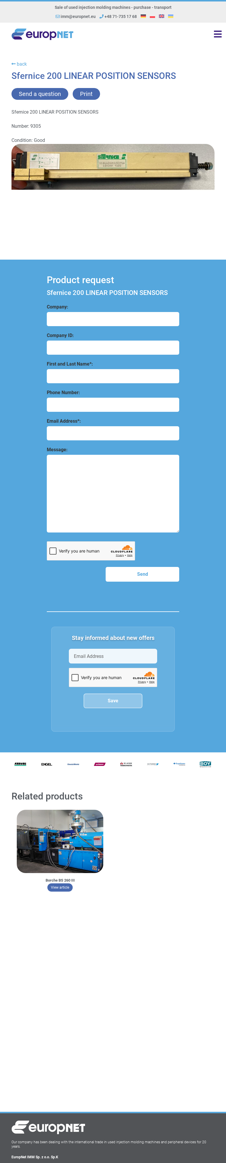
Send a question (40, 93)
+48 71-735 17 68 (120, 16)
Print (86, 93)
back (21, 64)
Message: (57, 449)
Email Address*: (64, 421)
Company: (57, 307)
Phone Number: (63, 392)
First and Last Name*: (70, 364)
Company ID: (60, 335)
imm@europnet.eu (78, 16)
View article (62, 887)
